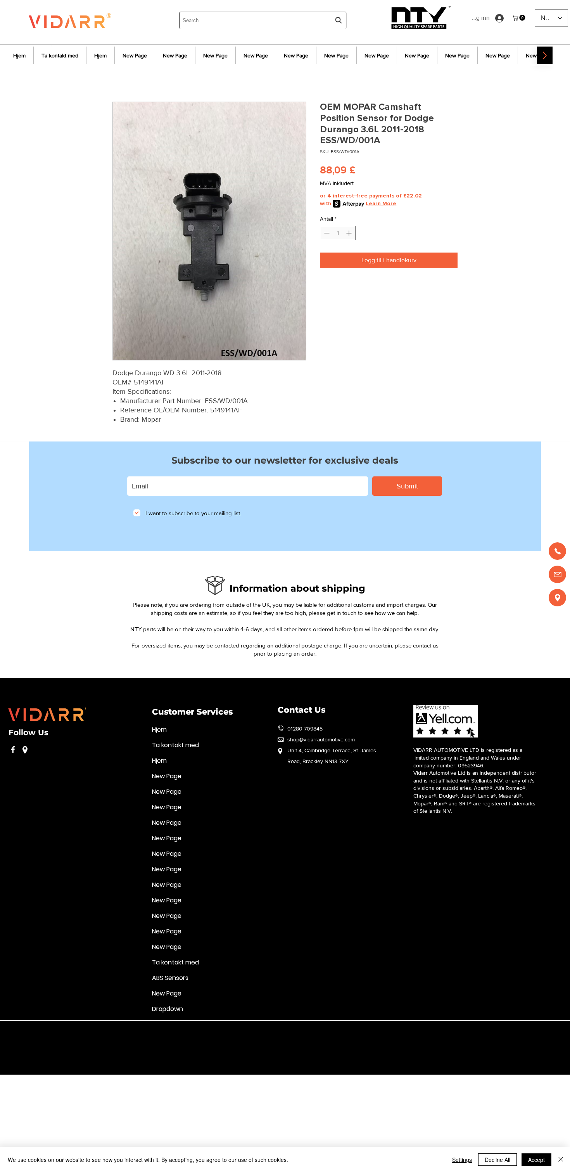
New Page (166, 776)
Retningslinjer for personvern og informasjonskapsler (111, 1032)
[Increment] (349, 233)
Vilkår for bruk (24, 1032)
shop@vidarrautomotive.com (321, 739)
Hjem (159, 729)
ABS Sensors (170, 977)
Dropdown (167, 1008)
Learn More (381, 203)
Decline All (497, 1159)
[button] (519, 18)
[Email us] (557, 574)
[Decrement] (326, 233)
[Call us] (557, 551)
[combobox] (263, 20)
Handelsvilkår (197, 1032)
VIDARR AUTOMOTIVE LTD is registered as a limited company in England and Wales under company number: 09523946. (467, 757)
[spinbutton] (338, 233)
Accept (536, 1159)
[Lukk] (560, 1159)
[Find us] (557, 597)
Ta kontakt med (175, 745)
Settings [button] (462, 1159)
